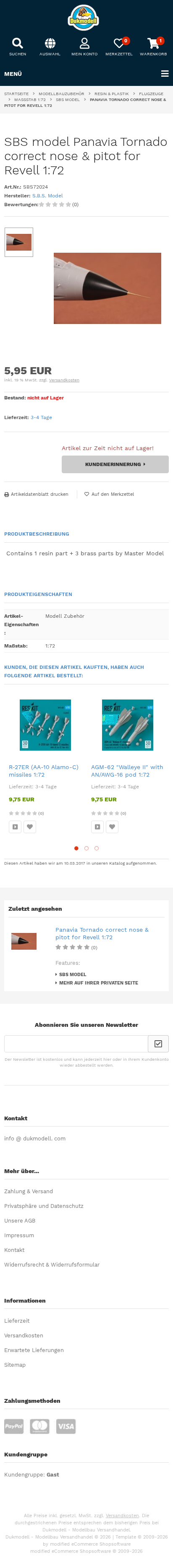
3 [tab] (96, 848)
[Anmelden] (158, 1044)
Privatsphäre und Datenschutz (44, 1206)
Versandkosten (64, 380)
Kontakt (14, 1250)
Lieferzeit (16, 1321)
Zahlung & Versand (28, 1191)
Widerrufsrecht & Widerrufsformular (52, 1265)
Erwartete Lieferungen (34, 1350)
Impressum (19, 1235)
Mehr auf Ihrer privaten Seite (98, 983)
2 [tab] (86, 848)
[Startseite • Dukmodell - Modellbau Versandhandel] (86, 17)
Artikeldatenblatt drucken (39, 494)
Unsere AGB (19, 1221)
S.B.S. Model (47, 196)
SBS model (72, 974)
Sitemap (15, 1365)
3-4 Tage (41, 417)
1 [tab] (76, 848)
